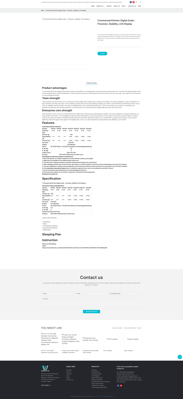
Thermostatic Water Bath (129, 328)
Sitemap (101, 396)
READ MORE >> (46, 385)
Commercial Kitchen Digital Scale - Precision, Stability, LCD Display (66, 10)
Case (67, 376)
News (68, 378)
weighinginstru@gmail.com (129, 376)
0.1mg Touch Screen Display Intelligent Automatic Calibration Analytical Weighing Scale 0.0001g (70, 351)
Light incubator (128, 350)
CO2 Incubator (107, 350)
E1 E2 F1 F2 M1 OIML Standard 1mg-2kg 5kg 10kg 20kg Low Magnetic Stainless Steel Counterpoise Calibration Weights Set (50, 351)
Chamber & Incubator (117, 328)
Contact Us (69, 379)
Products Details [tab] (91, 83)
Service (68, 372)
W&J (42, 10)
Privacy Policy (108, 396)
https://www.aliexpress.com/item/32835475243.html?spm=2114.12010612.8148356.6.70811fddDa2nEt (74, 248)
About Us (69, 374)
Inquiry (102, 53)
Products (139, 328)
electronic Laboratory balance (56, 168)
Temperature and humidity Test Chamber (91, 351)
